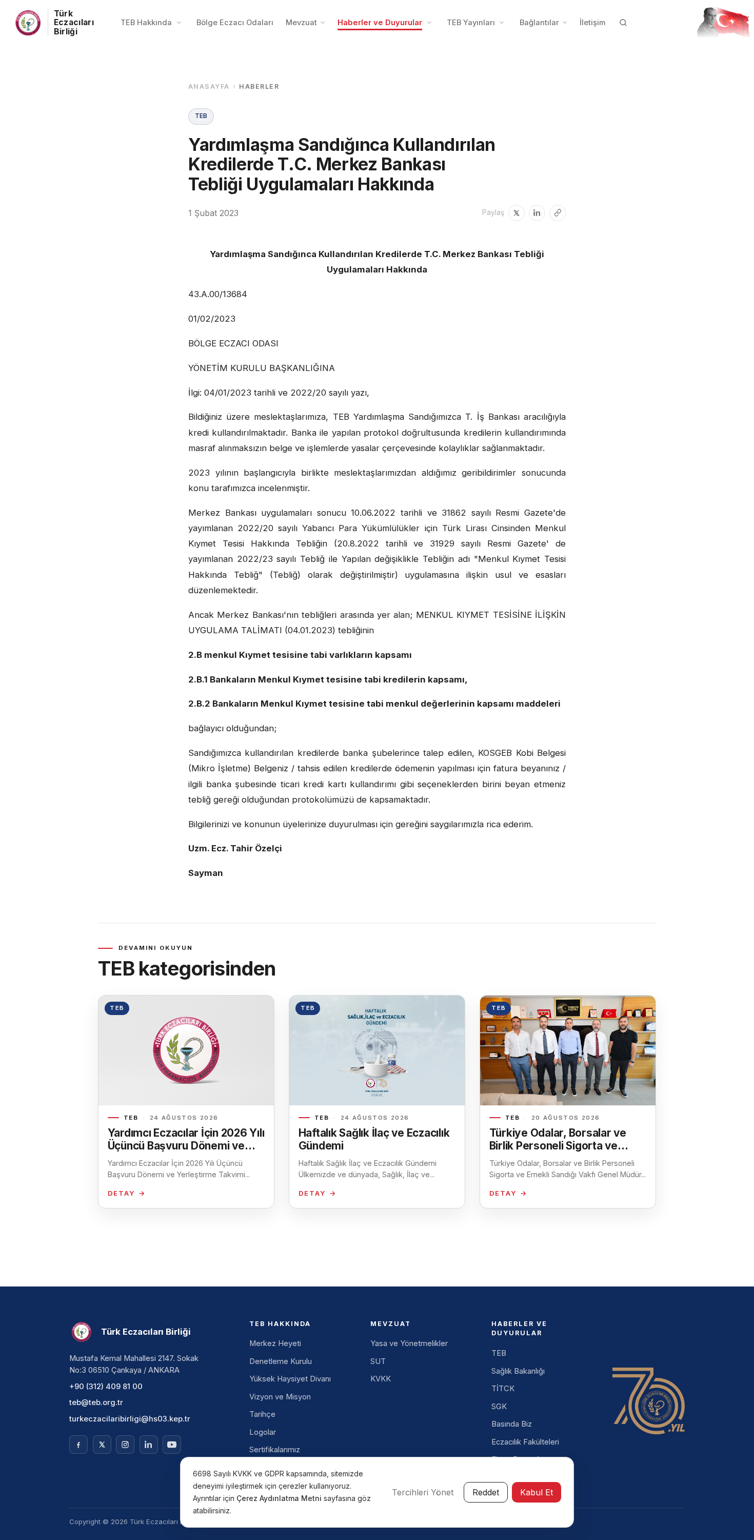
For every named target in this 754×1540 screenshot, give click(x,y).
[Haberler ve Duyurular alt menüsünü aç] (429, 22)
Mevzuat (301, 22)
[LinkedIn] (149, 1444)
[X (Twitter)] (102, 1444)
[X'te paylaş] (516, 213)
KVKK (380, 1378)
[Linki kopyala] (557, 213)
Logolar (262, 1432)
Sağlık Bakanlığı (518, 1371)
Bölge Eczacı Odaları (234, 22)
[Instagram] (125, 1444)
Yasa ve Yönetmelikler (409, 1343)
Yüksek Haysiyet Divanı (290, 1378)
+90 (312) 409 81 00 (106, 1386)
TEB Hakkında (146, 22)
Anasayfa (209, 86)
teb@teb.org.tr (96, 1402)
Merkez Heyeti (275, 1343)
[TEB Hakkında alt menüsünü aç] (179, 22)
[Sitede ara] (623, 22)
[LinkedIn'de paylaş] (537, 213)
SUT (378, 1361)
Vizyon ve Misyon (280, 1396)
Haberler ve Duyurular (380, 22)
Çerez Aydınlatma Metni (280, 1498)
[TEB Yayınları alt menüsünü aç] (501, 22)
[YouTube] (172, 1444)
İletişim (592, 22)
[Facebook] (78, 1444)
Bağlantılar (539, 22)
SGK (499, 1406)
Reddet (485, 1492)
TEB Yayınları (471, 22)
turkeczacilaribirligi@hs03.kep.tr (129, 1419)
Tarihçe (262, 1414)
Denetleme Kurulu (280, 1361)
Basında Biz (511, 1424)
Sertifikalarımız (274, 1449)
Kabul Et (536, 1492)
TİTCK (502, 1388)
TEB (498, 1353)
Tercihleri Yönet (422, 1492)
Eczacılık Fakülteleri (525, 1442)
